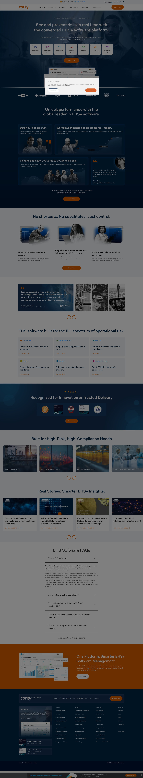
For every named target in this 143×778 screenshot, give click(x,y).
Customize (53, 90)
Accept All (91, 90)
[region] (72, 86)
